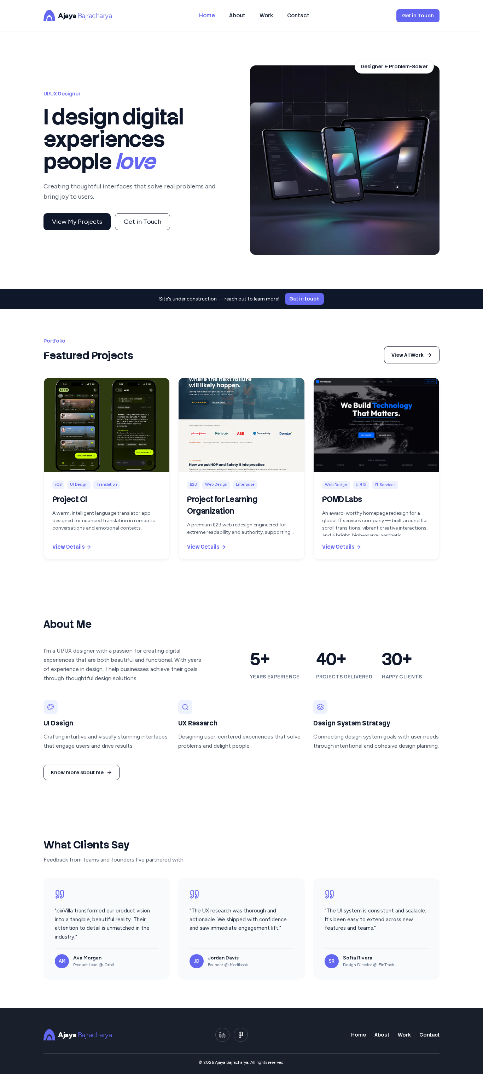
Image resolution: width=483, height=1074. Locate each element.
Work (266, 15)
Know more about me (77, 772)
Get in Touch (418, 15)
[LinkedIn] (222, 1035)
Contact (298, 15)
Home (207, 15)
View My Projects (77, 222)
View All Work (407, 355)
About (237, 15)
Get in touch (304, 299)
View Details (68, 546)
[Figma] (241, 1035)
